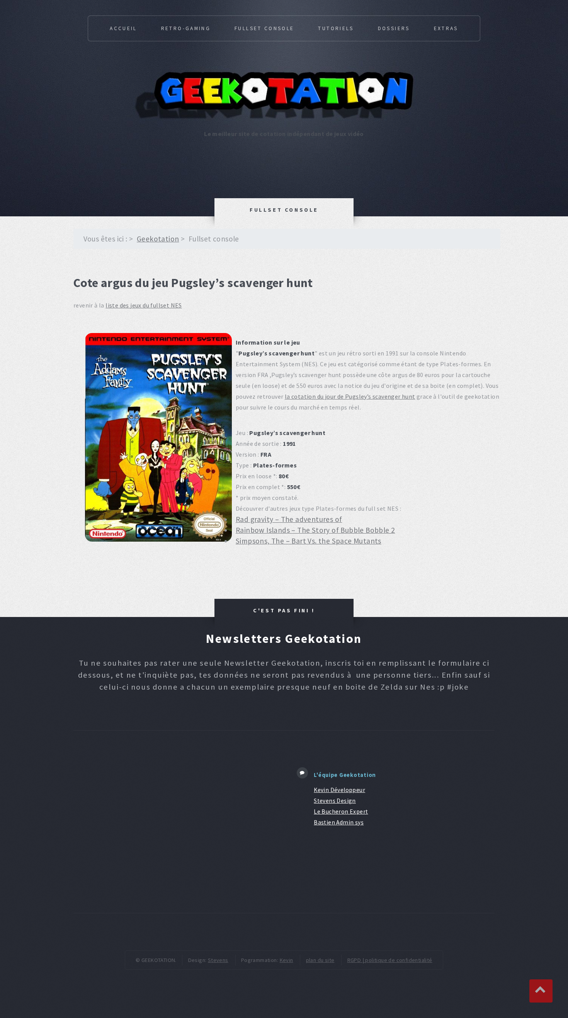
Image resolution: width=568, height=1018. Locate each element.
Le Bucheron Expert (341, 811)
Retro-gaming (186, 28)
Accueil (123, 28)
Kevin (286, 960)
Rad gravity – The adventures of (289, 519)
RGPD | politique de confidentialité (389, 960)
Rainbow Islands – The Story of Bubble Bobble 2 (315, 530)
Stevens (218, 960)
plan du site (320, 960)
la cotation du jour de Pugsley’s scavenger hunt (350, 396)
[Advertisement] (175, 822)
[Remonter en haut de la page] (541, 991)
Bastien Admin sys (339, 822)
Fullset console (264, 28)
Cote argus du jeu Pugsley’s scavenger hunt (193, 283)
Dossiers (394, 28)
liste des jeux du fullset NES (143, 305)
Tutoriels (336, 28)
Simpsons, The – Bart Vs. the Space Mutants (308, 541)
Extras (446, 28)
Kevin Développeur (339, 790)
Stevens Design (335, 800)
